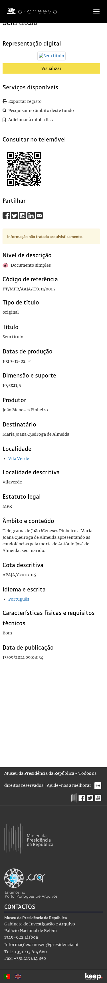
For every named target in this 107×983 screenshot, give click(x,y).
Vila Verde (18, 458)
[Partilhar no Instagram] (23, 215)
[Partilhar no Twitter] (15, 215)
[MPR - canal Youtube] (99, 796)
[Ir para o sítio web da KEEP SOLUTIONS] (94, 976)
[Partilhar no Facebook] (7, 215)
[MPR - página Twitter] (91, 796)
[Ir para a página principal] (28, 11)
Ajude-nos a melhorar (69, 785)
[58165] (51, 57)
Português (18, 599)
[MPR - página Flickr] (98, 784)
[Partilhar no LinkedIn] (31, 215)
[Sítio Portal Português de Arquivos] (30, 883)
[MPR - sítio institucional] (74, 797)
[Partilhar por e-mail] (39, 215)
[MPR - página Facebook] (82, 796)
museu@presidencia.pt (55, 944)
